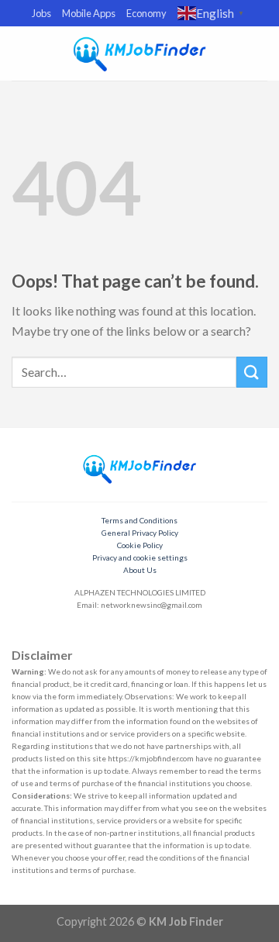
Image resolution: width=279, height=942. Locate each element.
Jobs (41, 13)
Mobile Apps (88, 13)
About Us (140, 570)
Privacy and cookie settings (140, 557)
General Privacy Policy (140, 532)
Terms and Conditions (139, 520)
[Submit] (251, 372)
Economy (146, 13)
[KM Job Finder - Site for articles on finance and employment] (139, 53)
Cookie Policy (140, 545)
